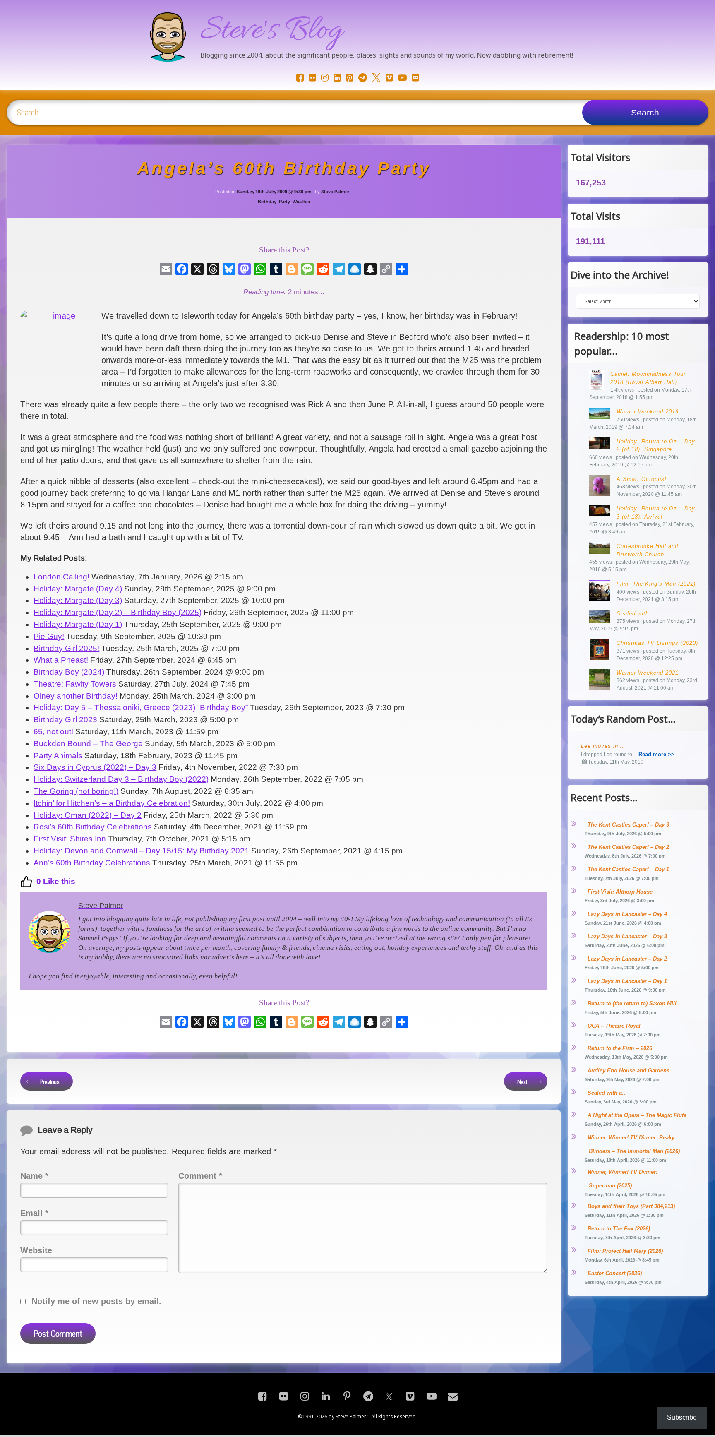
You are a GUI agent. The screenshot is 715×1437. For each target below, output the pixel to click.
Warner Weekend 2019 (648, 412)
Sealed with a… (607, 1093)
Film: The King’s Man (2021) (656, 584)
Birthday (267, 201)
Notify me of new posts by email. (96, 1301)
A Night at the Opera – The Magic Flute (637, 1115)
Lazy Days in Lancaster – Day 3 (627, 936)
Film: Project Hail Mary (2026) (625, 1251)
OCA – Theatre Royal (614, 1026)
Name (34, 1175)
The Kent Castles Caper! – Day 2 (628, 847)
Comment (200, 1175)
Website (36, 1250)
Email (34, 1213)
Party (284, 201)
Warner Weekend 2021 (648, 673)
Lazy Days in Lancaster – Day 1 (627, 981)
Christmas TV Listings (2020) (657, 643)
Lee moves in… (602, 746)
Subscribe (682, 1417)
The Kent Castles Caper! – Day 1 (628, 869)
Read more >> (656, 754)
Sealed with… (636, 613)
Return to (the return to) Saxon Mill (632, 1003)
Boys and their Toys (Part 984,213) (631, 1206)
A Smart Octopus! (642, 479)
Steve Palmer (335, 191)
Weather (301, 201)
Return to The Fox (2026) (619, 1229)
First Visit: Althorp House (620, 892)
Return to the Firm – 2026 (620, 1048)
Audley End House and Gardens (628, 1070)
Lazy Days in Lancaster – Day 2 (627, 959)
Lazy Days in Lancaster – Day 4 (627, 914)
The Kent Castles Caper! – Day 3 (628, 825)
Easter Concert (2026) (615, 1273)
